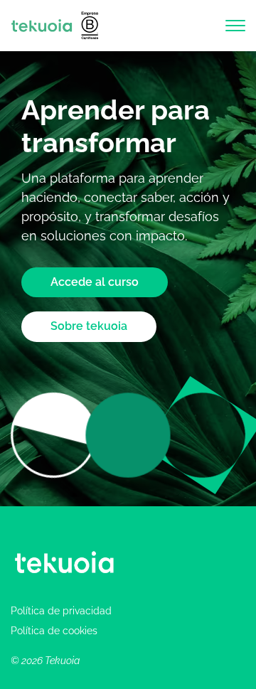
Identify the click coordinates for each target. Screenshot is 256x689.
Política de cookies (54, 630)
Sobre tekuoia (88, 326)
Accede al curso (94, 282)
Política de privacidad (61, 610)
